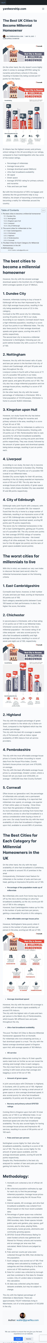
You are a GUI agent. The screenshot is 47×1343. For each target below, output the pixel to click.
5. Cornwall (10, 240)
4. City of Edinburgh (13, 226)
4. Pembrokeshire (13, 238)
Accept (18, 1339)
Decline (28, 1339)
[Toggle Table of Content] (42, 210)
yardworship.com (14, 8)
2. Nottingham (11, 218)
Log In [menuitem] (3, 2)
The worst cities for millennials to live (17, 228)
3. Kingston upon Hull (13, 221)
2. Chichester (11, 233)
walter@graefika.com (28, 1320)
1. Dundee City (11, 216)
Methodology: (8, 248)
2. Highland (10, 235)
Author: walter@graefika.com (20, 250)
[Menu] (43, 9)
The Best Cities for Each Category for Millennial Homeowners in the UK (21, 244)
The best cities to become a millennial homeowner (22, 214)
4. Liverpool (10, 223)
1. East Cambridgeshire (14, 231)
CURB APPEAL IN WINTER (11, 38)
